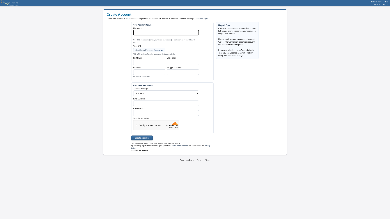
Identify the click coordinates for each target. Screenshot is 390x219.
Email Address (139, 99)
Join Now (376, 4)
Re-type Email (139, 109)
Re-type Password (174, 68)
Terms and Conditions (180, 146)
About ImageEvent (186, 160)
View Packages (201, 19)
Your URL (137, 46)
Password (137, 68)
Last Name (171, 58)
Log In (385, 4)
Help (386, 2)
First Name (137, 58)
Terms (199, 160)
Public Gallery (376, 2)
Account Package (140, 89)
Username (137, 28)
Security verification (141, 118)
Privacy (207, 160)
